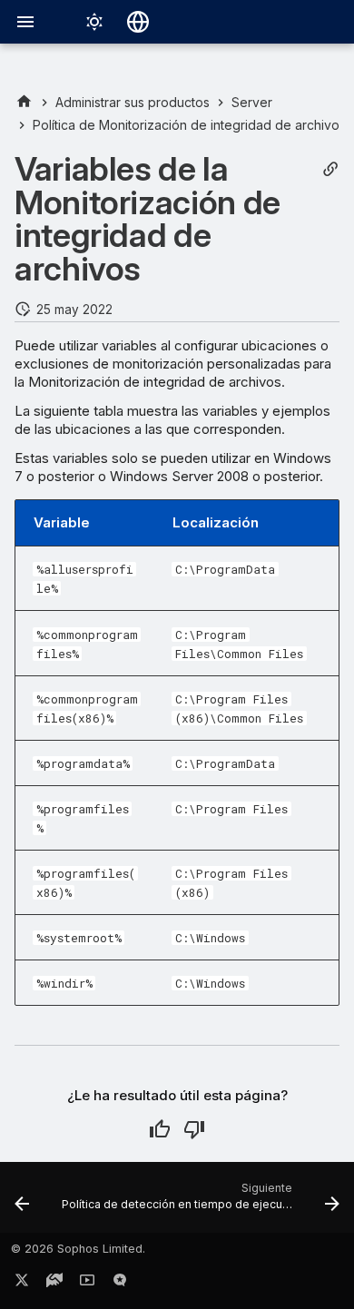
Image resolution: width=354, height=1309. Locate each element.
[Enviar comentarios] (119, 1283)
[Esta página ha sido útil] (159, 1129)
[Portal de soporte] (54, 1283)
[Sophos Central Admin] (24, 102)
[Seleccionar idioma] (138, 22)
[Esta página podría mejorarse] (194, 1129)
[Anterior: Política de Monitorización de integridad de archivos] (22, 1202)
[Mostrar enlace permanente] (330, 169)
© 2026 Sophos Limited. (78, 1248)
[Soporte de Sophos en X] (21, 1283)
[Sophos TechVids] (87, 1283)
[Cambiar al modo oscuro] (94, 22)
